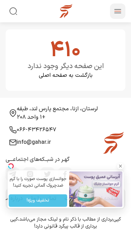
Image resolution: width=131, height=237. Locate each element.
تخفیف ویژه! (36, 201)
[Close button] (124, 164)
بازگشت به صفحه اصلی (66, 75)
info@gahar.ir (34, 142)
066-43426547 (36, 130)
